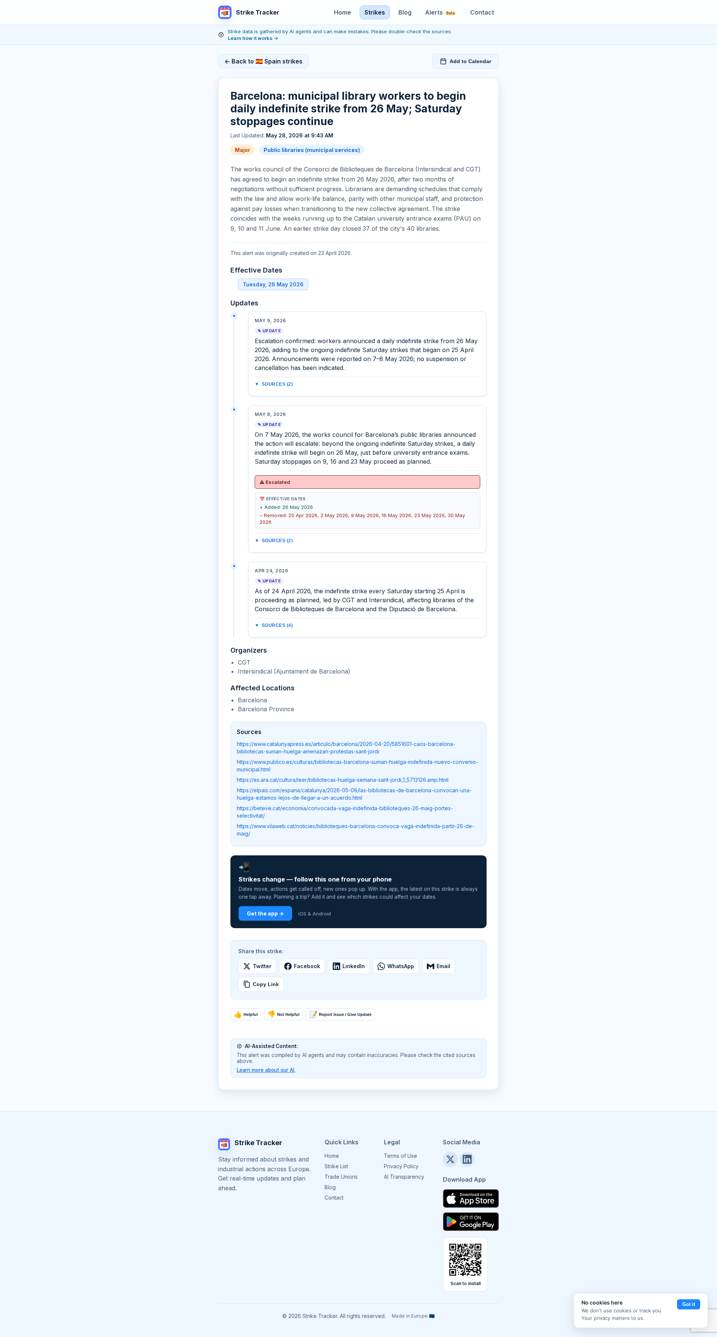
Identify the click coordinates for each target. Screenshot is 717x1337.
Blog (405, 12)
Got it (688, 1304)
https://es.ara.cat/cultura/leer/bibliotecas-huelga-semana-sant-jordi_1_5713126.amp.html (342, 780)
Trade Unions (341, 1176)
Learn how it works (253, 38)
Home (342, 12)
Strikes (374, 12)
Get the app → (265, 913)
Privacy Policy (401, 1166)
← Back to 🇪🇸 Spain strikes (263, 61)
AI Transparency (404, 1176)
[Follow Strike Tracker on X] (450, 1159)
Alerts (440, 12)
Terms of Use (400, 1156)
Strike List (336, 1166)
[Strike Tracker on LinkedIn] (467, 1159)
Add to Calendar (470, 61)
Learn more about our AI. (266, 1070)
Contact (482, 12)
